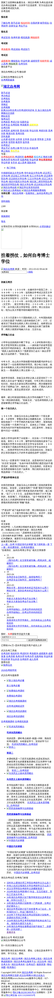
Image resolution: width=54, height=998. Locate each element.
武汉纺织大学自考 (17, 179)
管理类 (11, 142)
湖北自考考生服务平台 (25, 961)
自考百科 (5, 130)
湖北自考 (5, 958)
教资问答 (10, 133)
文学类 (26, 139)
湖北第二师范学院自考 (41, 181)
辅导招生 (44, 23)
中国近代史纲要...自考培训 (27, 872)
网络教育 (13, 64)
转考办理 (15, 160)
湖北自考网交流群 (10, 975)
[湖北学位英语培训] (28, 187)
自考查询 (5, 101)
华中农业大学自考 (33, 173)
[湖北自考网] (10, 86)
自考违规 (10, 656)
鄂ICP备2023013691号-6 (24, 992)
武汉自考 (41, 961)
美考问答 (20, 133)
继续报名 (15, 61)
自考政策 (5, 122)
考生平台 (23, 26)
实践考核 (24, 160)
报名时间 (25, 23)
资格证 (4, 104)
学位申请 (5, 162)
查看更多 (11, 932)
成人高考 (22, 162)
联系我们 (11, 967)
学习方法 (24, 148)
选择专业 (13, 26)
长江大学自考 (36, 176)
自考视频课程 (7, 721)
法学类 (19, 139)
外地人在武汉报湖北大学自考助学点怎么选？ (29, 886)
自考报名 (5, 98)
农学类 (4, 142)
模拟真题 (25, 37)
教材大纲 (47, 157)
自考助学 (24, 659)
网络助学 (35, 37)
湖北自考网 (17, 193)
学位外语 (15, 659)
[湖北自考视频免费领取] (34, 190)
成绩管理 (35, 61)
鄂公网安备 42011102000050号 (20, 995)
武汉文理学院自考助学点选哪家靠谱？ (25, 888)
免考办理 (5, 160)
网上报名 (5, 151)
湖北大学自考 (26, 184)
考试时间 (19, 157)
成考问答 (15, 130)
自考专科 (23, 64)
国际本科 (31, 162)
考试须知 (15, 49)
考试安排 (5, 37)
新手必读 (15, 23)
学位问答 (33, 130)
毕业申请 (25, 61)
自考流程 (5, 653)
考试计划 (15, 122)
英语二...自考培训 (20, 770)
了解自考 (5, 23)
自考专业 (5, 125)
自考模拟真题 (21, 721)
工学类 (47, 139)
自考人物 (15, 148)
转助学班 (44, 61)
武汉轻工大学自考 (20, 176)
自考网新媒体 (7, 80)
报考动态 (5, 119)
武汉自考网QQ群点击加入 (32, 975)
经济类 (11, 139)
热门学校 (11, 168)
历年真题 (5, 136)
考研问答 (43, 130)
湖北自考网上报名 (33, 958)
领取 (30, 272)
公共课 (4, 139)
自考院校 (15, 125)
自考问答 (5, 128)
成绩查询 (5, 61)
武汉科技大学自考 (43, 184)
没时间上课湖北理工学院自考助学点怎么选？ (29, 883)
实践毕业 (24, 122)
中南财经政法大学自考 (12, 173)
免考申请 (15, 37)
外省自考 (33, 148)
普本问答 (24, 130)
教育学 (19, 142)
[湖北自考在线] (9, 187)
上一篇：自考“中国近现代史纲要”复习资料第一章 (25, 544)
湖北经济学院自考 (10, 184)
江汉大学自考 (34, 179)
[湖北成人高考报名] (11, 190)
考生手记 (5, 148)
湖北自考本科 (18, 964)
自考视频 (5, 107)
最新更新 (41, 964)
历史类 (33, 139)
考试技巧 (25, 49)
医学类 (26, 142)
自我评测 (35, 23)
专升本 (14, 162)
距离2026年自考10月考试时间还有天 (19, 110)
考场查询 (5, 49)
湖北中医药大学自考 (19, 181)
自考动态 (30, 964)
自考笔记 (5, 145)
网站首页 (5, 116)
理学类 (40, 139)
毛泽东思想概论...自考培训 (25, 744)
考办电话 (5, 96)
